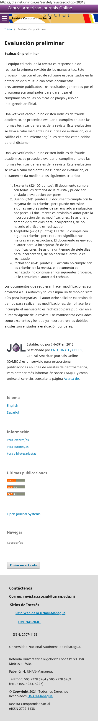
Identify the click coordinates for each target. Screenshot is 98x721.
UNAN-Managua (40, 696)
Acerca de (71, 378)
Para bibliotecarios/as (21, 453)
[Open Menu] (4, 18)
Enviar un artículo (23, 565)
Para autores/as (17, 447)
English (12, 405)
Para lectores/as (18, 440)
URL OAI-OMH (29, 622)
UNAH (64, 350)
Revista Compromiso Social (31, 18)
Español (13, 412)
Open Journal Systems (24, 514)
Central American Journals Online (40, 7)
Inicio (8, 29)
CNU (54, 350)
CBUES (77, 350)
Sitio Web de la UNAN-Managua (40, 613)
